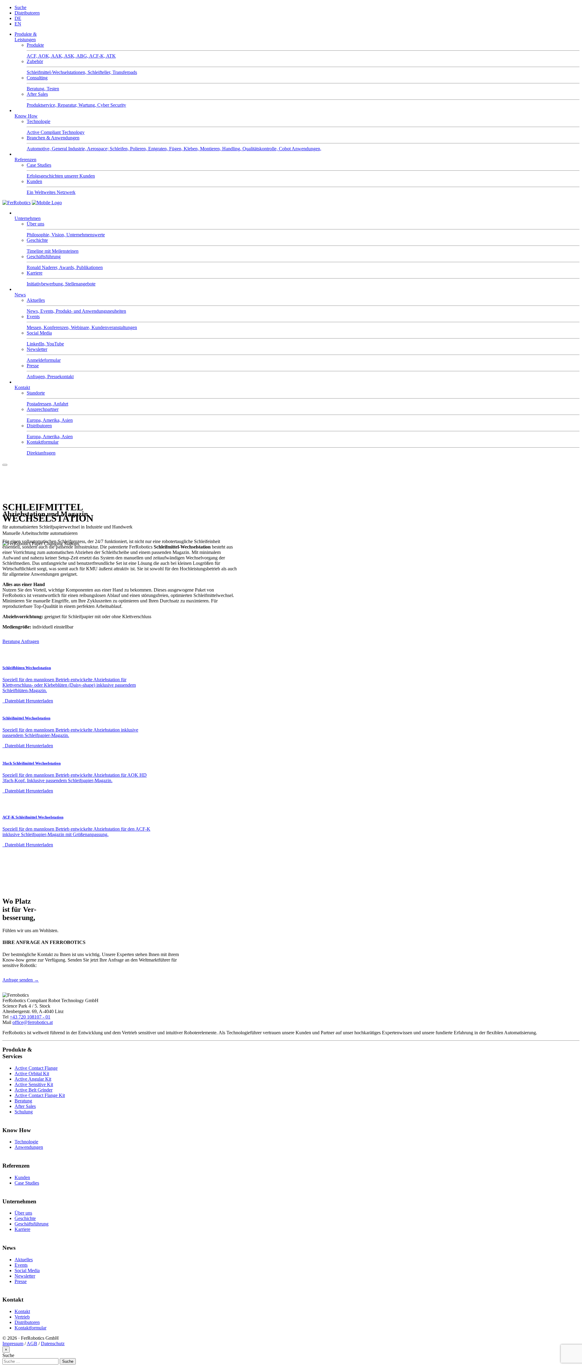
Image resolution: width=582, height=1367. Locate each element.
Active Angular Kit (33, 1079)
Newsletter (25, 1276)
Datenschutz (53, 1343)
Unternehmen (28, 218)
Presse (21, 1281)
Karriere (22, 1229)
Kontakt (22, 387)
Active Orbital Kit (32, 1073)
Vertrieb (22, 1316)
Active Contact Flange (36, 1068)
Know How (26, 115)
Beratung (23, 1100)
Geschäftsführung (31, 1223)
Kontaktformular (30, 1327)
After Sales (25, 1106)
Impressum (12, 1343)
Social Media (27, 1270)
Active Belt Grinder (33, 1089)
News (20, 294)
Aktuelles (24, 1259)
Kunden (22, 1177)
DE (18, 18)
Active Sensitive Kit (34, 1084)
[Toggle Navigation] (4, 465)
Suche (20, 7)
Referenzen (25, 159)
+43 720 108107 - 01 (30, 1016)
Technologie (26, 1141)
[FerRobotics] (47, 202)
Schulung (24, 1111)
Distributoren (27, 12)
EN (18, 23)
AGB (32, 1343)
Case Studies (27, 1182)
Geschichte (25, 1218)
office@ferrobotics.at (32, 1022)
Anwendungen (29, 1147)
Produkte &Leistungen (26, 37)
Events (21, 1265)
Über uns (23, 1212)
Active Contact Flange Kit (40, 1095)
